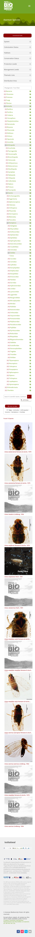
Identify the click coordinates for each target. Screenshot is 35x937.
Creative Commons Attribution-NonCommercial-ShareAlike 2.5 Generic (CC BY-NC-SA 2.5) (16, 921)
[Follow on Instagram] (22, 931)
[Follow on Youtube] (30, 931)
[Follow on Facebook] (18, 931)
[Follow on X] (26, 931)
